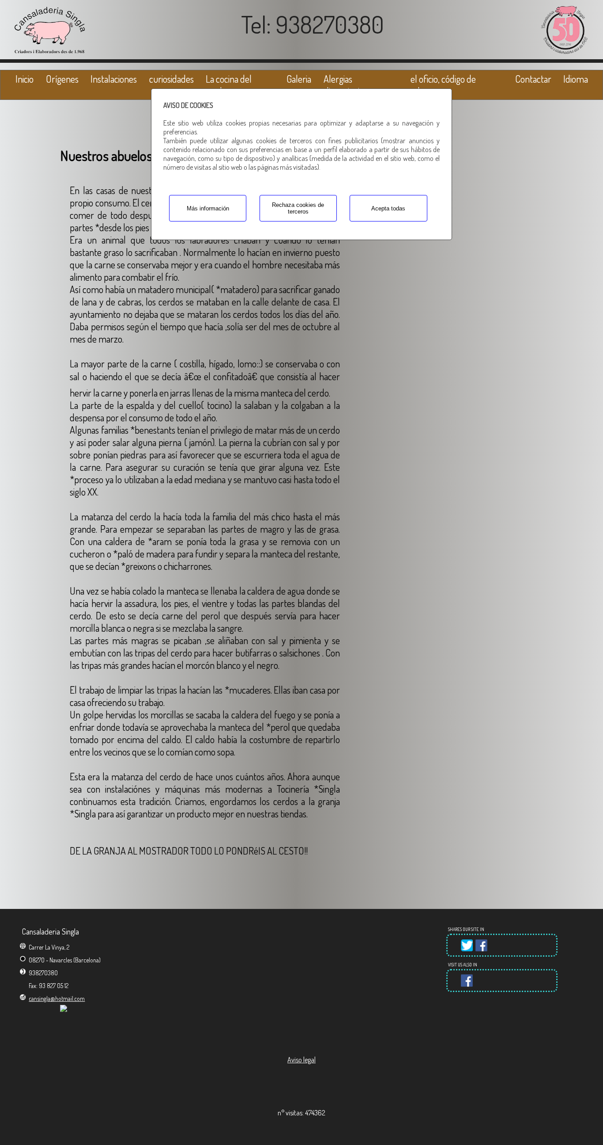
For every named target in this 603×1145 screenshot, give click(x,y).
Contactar (533, 79)
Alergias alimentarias (345, 85)
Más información (208, 208)
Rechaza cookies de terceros (298, 208)
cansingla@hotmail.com (57, 998)
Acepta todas (388, 208)
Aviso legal (301, 1059)
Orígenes (62, 79)
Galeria (298, 79)
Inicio (24, 79)
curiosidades (171, 79)
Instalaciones (113, 79)
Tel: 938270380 (312, 24)
